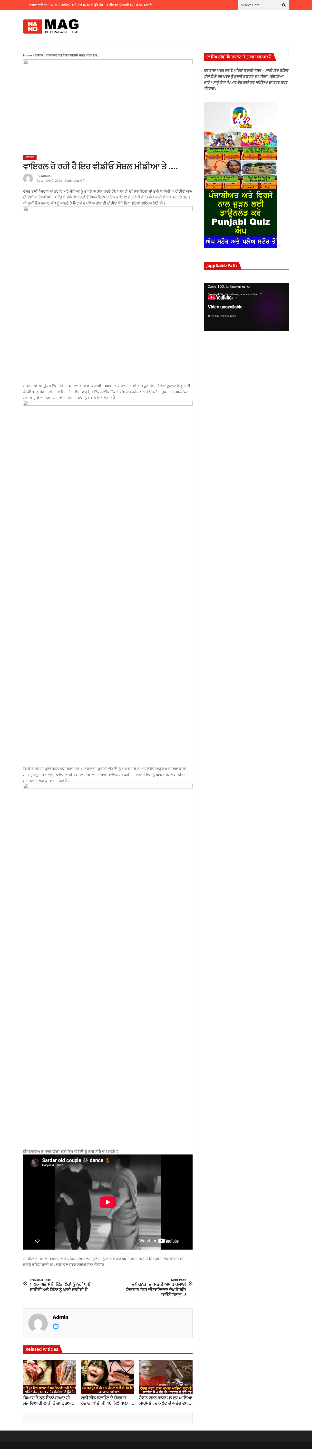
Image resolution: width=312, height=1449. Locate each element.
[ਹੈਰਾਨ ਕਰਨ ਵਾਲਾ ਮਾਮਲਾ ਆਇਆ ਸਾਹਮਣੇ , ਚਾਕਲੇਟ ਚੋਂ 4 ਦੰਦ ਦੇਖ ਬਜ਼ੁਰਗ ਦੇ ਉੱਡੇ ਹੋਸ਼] (165, 1377)
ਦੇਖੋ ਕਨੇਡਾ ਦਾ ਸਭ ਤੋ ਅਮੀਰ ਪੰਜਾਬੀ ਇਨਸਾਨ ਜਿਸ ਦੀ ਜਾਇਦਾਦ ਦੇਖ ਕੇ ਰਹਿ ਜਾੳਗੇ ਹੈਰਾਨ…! (156, 1287)
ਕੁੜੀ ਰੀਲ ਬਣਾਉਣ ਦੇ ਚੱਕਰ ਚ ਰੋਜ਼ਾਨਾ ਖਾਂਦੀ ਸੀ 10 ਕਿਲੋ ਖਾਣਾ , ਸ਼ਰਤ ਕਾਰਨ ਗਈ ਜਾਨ (105, 1400)
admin (46, 176)
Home (27, 55)
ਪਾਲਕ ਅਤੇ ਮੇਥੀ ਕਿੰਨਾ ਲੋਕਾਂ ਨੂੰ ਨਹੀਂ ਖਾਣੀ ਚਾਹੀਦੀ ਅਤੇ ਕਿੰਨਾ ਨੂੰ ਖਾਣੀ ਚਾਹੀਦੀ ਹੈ (61, 1285)
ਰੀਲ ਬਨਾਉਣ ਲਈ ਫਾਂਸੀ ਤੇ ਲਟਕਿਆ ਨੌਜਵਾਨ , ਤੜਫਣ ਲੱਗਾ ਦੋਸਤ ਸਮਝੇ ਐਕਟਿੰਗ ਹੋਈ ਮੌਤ (138, 4)
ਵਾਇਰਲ (39, 55)
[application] (246, 307)
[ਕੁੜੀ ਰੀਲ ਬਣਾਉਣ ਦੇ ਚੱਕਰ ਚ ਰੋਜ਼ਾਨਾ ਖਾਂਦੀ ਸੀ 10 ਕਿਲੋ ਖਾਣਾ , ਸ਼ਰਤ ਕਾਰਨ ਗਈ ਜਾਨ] (107, 1377)
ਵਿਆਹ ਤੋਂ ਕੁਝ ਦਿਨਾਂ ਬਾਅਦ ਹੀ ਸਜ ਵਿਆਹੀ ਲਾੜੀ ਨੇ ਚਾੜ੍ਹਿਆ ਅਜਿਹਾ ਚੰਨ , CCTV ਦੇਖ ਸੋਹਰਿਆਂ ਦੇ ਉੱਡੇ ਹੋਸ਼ (47, 1400)
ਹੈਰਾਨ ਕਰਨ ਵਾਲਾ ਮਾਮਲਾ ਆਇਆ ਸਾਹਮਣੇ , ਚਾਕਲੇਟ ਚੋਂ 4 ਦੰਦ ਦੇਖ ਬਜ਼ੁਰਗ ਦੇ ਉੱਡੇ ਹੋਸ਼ (165, 1400)
